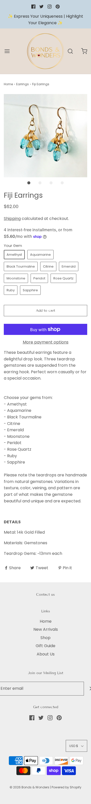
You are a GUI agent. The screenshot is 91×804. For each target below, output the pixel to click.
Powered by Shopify (66, 787)
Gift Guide (45, 646)
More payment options (46, 342)
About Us (46, 654)
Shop (45, 638)
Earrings (22, 84)
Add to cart (45, 310)
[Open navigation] (7, 51)
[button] (45, 135)
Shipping (12, 218)
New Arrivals (45, 629)
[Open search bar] (70, 51)
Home (8, 84)
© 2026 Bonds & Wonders (29, 787)
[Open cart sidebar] (84, 51)
